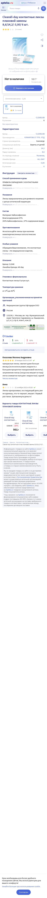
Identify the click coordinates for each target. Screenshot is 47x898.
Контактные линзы (22, 442)
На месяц (40, 155)
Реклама (40, 326)
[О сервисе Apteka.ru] (44, 3)
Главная (5, 442)
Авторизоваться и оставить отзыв (19, 350)
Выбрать (12, 435)
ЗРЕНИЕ (12, 442)
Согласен (23, 892)
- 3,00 (42, 163)
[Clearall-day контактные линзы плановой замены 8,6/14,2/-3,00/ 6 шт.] (13, 109)
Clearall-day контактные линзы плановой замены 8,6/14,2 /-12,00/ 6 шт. (11, 418)
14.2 (42, 148)
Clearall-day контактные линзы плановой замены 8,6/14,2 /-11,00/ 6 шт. (29, 422)
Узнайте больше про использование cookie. (21, 886)
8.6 (43, 152)
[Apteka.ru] (7, 3)
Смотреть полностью (26, 173)
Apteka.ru (32, 449)
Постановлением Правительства (29, 477)
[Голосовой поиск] (38, 9)
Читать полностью (10, 378)
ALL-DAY (40, 159)
